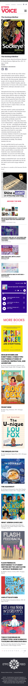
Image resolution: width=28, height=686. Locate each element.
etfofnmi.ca (4, 259)
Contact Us (19, 4)
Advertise (8, 4)
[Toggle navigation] (25, 10)
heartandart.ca (6, 241)
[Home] (9, 9)
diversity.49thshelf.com (8, 222)
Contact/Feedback (18, 672)
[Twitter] (26, 4)
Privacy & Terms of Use (6, 672)
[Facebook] (23, 4)
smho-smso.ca (5, 277)
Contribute (13, 4)
